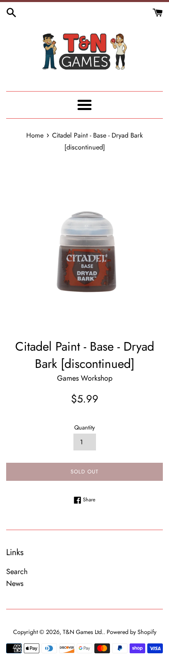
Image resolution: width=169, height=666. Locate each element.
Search (16, 571)
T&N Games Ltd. (83, 632)
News (14, 583)
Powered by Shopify (131, 632)
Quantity (84, 427)
